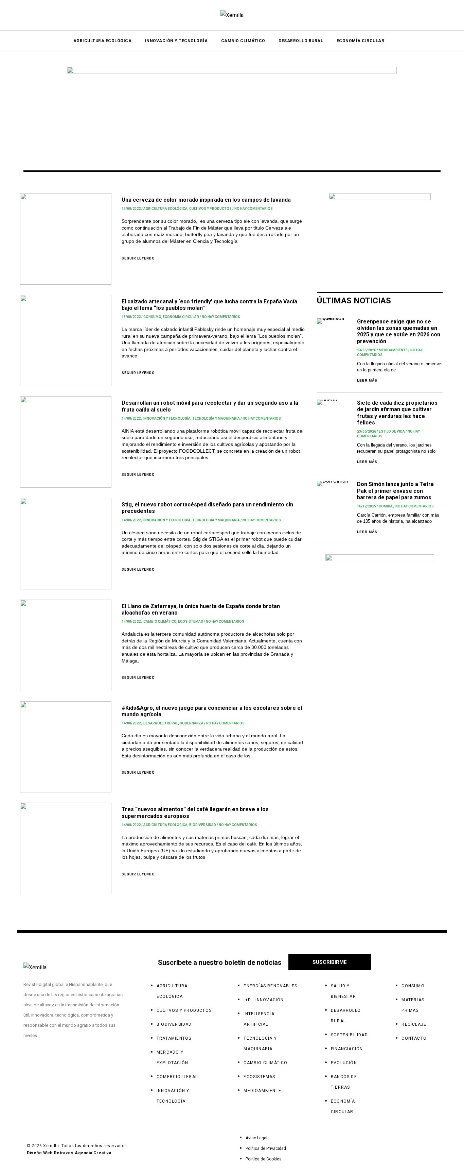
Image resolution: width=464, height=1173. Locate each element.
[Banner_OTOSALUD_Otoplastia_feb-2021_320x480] (379, 636)
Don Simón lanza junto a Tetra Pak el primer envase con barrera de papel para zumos (395, 490)
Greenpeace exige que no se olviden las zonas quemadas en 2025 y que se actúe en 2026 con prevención (398, 331)
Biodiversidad (202, 825)
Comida (386, 506)
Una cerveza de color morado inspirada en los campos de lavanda (206, 200)
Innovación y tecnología (167, 418)
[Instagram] (58, 1061)
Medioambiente (393, 350)
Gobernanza (191, 723)
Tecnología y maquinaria (216, 418)
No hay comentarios (253, 209)
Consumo (152, 317)
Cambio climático (159, 621)
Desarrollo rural (160, 723)
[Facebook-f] (31, 1061)
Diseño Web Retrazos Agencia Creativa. (70, 1153)
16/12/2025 (366, 506)
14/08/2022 (131, 418)
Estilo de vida (392, 431)
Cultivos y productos (210, 209)
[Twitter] (84, 1061)
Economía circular (181, 317)
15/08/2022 (131, 209)
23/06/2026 (366, 350)
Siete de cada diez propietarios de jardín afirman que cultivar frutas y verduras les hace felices (397, 413)
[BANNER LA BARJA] (380, 235)
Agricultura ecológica (165, 209)
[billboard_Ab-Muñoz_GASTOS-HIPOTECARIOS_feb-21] (232, 108)
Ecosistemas (190, 621)
